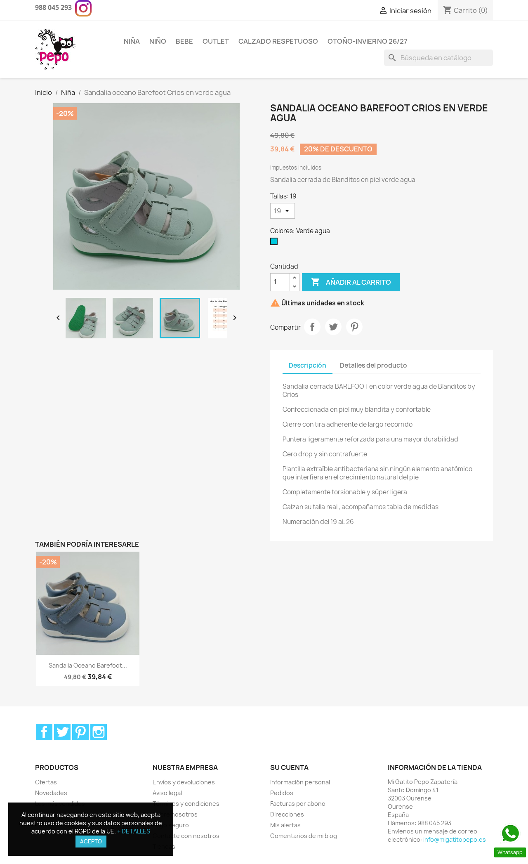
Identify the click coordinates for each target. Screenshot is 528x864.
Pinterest (354, 327)
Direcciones (287, 814)
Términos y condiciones (186, 803)
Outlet (216, 41)
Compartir (312, 327)
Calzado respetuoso (278, 41)
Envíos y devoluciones (184, 782)
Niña (132, 41)
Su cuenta (289, 767)
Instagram (98, 732)
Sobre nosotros (175, 814)
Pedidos (281, 793)
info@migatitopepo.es (454, 839)
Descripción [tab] (307, 365)
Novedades (51, 793)
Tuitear (333, 327)
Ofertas (46, 782)
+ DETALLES (133, 831)
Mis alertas (285, 825)
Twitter (62, 732)
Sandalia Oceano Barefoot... (88, 665)
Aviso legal (167, 793)
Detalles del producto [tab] (373, 365)
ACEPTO (91, 841)
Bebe (184, 41)
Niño (157, 41)
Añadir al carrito (351, 282)
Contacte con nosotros (186, 836)
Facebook (44, 732)
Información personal (300, 782)
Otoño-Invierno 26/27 (368, 41)
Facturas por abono (297, 803)
